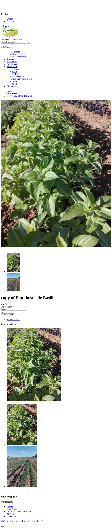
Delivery (10, 506)
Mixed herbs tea (19, 57)
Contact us (11, 516)
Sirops (14, 81)
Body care (13, 69)
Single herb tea (18, 54)
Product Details (13, 319)
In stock (4, 324)
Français (10, 21)
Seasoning (11, 59)
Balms (14, 71)
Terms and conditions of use (19, 511)
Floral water (12, 64)
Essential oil (12, 61)
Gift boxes (11, 86)
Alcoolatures (12, 66)
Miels (14, 84)
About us (10, 514)
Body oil (16, 74)
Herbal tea (13, 52)
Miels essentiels (18, 76)
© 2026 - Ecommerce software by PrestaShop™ (22, 521)
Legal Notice (12, 509)
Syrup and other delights (19, 79)
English (10, 19)
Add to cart (7, 315)
